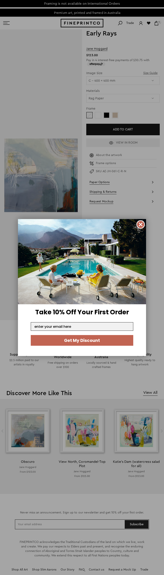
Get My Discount (82, 340)
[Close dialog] (140, 224)
